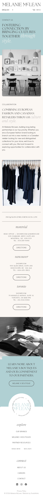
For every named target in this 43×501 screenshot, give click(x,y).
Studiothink (35, 493)
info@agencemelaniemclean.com (21, 217)
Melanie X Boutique (21, 383)
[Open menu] (37, 9)
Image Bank (16, 449)
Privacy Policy (21, 491)
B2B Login (27, 449)
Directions (21, 248)
